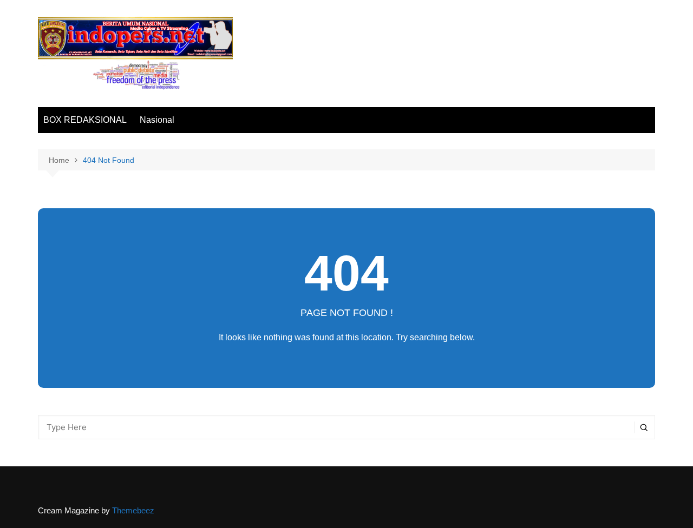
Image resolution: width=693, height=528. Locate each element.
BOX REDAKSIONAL (85, 119)
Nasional (157, 119)
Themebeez (133, 510)
